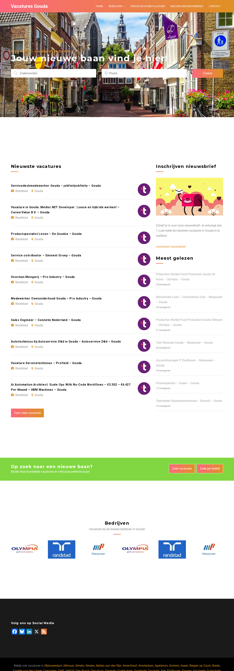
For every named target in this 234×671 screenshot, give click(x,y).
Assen (184, 665)
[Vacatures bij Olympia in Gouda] (99, 549)
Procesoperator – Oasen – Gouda (177, 383)
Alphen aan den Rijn (108, 665)
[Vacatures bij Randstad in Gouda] (24, 549)
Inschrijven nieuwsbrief (186, 6)
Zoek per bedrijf (210, 468)
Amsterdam (145, 665)
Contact (214, 6)
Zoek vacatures (182, 468)
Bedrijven (115, 6)
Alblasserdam (53, 665)
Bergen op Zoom (200, 665)
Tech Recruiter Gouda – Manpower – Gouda (184, 342)
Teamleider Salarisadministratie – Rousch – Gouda (189, 401)
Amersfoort (130, 665)
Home (99, 6)
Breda (216, 665)
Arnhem (174, 665)
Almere (89, 665)
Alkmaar (68, 665)
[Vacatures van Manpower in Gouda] (62, 549)
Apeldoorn (161, 665)
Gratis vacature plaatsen (147, 6)
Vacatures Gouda (29, 6)
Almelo (79, 665)
